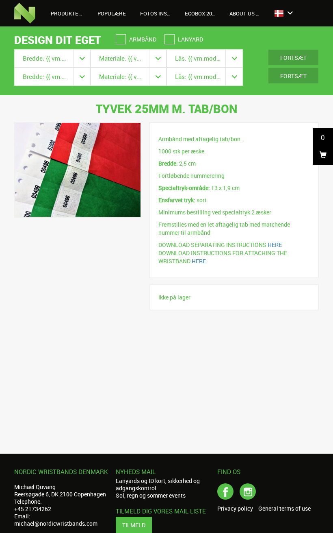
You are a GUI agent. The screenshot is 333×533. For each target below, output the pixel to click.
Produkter (67, 13)
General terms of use (284, 508)
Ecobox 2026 (201, 13)
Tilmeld (133, 525)
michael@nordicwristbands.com (55, 523)
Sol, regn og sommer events (151, 495)
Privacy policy (235, 508)
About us (242, 13)
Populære (111, 13)
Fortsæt (293, 57)
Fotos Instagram (159, 13)
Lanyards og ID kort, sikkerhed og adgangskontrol (158, 484)
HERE (275, 245)
